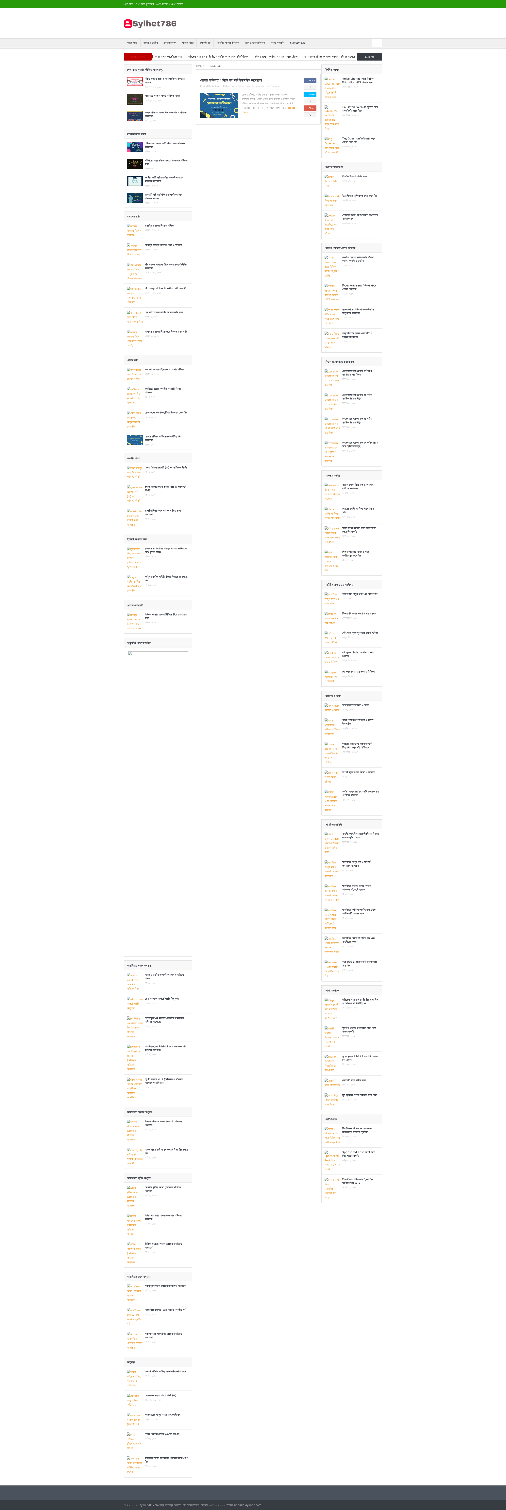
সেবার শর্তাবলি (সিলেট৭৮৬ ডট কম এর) (162, 1434)
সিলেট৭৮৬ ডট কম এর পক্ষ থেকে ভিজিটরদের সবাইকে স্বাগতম (357, 1130)
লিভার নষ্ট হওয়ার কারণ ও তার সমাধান (359, 613)
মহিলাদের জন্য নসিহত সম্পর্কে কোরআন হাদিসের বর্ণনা (166, 162)
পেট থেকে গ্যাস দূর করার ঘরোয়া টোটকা (360, 633)
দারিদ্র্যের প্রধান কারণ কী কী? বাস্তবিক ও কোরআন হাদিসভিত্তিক (162, 56)
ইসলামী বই (205, 43)
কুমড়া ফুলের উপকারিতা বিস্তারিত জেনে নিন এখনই (360, 1058)
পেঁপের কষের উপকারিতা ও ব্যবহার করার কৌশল (219, 56)
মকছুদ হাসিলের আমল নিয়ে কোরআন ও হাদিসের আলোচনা (166, 114)
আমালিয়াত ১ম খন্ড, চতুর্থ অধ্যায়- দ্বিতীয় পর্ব (165, 1310)
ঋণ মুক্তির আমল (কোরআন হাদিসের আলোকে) (165, 1286)
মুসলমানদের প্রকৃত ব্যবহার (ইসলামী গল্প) (163, 1414)
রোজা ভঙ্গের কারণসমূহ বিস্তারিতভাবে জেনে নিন (166, 412)
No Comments (273, 86)
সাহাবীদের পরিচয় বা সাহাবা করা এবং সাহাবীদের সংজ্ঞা (358, 939)
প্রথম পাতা (132, 43)
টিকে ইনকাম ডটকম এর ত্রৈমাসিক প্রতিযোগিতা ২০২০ (357, 1181)
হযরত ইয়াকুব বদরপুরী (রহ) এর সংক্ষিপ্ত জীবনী (166, 467)
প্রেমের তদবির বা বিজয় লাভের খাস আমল (358, 510)
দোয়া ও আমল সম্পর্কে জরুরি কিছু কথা (162, 998)
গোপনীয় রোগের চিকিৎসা (228, 43)
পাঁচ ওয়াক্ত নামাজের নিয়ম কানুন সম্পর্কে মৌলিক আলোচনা (166, 266)
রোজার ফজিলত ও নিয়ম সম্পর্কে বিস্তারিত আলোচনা (231, 80)
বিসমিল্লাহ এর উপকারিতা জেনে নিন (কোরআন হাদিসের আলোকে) (165, 1048)
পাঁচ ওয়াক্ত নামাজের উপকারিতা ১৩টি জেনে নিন (166, 288)
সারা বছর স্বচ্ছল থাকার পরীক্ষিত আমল (162, 96)
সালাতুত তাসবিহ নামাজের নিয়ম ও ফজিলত (163, 245)
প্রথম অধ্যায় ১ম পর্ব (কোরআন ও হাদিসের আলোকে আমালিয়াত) (164, 1080)
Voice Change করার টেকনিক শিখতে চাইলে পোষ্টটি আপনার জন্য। (358, 80)
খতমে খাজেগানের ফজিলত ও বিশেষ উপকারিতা (357, 721)
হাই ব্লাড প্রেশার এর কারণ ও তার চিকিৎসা (358, 654)
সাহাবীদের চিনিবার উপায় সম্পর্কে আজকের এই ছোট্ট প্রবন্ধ (356, 887)
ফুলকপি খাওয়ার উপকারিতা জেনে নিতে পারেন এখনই (359, 1029)
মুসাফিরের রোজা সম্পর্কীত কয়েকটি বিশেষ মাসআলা (163, 390)
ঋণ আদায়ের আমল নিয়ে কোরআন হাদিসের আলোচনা (163, 1335)
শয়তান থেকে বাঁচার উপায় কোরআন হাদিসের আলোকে (357, 486)
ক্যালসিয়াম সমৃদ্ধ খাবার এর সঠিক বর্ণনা (360, 594)
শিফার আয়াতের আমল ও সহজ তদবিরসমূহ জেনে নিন (355, 553)
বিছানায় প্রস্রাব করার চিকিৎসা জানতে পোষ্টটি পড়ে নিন (359, 287)
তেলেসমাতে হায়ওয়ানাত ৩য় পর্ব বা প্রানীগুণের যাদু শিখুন (357, 396)
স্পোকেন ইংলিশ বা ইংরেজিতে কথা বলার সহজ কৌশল (360, 216)
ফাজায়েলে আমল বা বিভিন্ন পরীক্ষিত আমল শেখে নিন (166, 1459)
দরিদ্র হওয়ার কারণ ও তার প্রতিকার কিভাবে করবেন (165, 80)
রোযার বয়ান (259, 86)
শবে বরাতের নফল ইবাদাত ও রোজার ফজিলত (164, 369)
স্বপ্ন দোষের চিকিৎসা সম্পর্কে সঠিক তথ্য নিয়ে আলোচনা (358, 311)
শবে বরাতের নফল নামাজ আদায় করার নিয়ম (164, 312)
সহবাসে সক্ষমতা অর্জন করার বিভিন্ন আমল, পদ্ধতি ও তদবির (358, 259)
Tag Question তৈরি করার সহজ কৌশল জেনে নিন (358, 140)
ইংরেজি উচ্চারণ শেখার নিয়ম (354, 176)
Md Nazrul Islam (221, 86)
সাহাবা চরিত (188, 43)
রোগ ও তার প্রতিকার (255, 43)
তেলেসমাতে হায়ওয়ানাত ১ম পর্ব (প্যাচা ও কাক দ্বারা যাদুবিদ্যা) (360, 444)
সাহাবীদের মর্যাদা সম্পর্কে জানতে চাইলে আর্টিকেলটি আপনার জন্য (359, 911)
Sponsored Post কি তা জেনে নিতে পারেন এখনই (358, 1153)
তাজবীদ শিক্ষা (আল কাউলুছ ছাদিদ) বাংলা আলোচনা (163, 512)
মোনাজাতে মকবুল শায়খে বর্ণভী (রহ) (160, 1395)
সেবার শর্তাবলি (277, 43)
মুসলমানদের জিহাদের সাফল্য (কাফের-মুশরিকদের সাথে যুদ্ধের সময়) (166, 550)
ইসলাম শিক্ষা (170, 43)
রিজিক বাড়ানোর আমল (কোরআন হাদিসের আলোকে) (163, 1217)
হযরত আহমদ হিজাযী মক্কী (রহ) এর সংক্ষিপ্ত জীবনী (165, 488)
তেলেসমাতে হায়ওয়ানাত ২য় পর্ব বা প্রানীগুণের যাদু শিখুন (357, 420)
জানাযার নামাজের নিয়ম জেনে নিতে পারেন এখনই (166, 331)
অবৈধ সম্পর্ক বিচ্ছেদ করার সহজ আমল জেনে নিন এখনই (359, 529)
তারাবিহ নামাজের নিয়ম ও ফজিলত (160, 225)
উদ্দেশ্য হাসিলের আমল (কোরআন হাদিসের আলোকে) (163, 1123)
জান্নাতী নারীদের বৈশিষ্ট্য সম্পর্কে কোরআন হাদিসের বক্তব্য (163, 196)
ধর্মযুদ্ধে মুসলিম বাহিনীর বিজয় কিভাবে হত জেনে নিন (166, 578)
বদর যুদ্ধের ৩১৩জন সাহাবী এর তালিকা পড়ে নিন (359, 963)
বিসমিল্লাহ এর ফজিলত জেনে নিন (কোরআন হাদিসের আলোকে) (164, 1019)
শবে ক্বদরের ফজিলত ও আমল (355, 705)
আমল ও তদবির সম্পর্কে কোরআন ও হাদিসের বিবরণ (164, 976)
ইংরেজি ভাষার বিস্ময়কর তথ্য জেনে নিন (359, 195)
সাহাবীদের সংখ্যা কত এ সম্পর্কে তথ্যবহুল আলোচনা (356, 863)
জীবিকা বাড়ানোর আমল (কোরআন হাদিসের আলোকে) (163, 1245)
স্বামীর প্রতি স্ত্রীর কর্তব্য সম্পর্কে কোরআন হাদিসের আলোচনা (164, 179)
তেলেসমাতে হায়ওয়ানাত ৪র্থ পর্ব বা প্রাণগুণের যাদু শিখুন (357, 372)
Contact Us (297, 43)
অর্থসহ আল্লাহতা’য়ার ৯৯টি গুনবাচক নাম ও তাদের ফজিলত (360, 793)
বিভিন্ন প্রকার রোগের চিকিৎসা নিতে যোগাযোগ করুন (166, 616)
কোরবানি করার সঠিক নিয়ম (354, 1080)
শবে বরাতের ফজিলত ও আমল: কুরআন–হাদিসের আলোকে (272, 56)
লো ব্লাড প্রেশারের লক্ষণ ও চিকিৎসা (358, 671)
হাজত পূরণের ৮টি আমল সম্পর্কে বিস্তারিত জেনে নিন (166, 1151)
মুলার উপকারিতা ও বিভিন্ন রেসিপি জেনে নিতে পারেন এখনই (331, 56)
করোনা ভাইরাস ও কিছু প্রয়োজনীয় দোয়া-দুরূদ (165, 1371)
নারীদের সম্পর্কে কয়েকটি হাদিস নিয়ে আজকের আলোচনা (165, 145)
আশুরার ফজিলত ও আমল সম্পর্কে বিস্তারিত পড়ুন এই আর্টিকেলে (357, 745)
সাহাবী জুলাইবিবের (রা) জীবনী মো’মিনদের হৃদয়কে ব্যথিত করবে (360, 835)
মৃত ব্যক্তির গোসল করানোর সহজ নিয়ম (359, 1095)
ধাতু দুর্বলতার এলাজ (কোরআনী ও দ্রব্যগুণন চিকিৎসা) (357, 334)
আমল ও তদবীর (150, 43)
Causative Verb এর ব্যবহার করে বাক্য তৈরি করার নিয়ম (360, 108)
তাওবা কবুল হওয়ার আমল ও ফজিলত (358, 772)
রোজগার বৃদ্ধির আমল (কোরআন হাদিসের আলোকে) (163, 1188)
